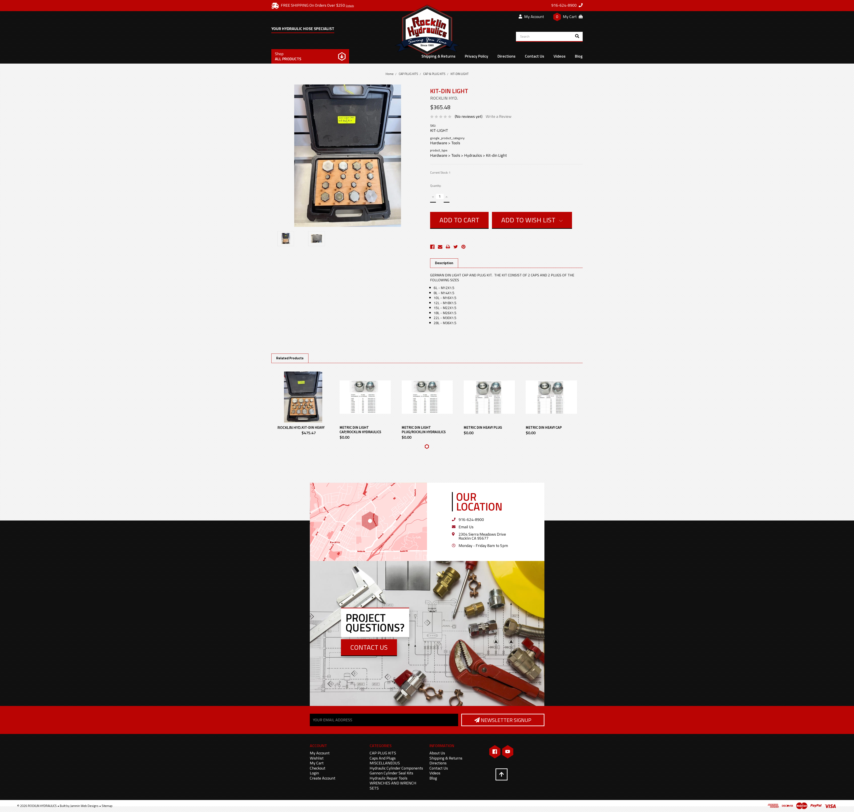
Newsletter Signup (505, 720)
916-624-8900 (471, 520)
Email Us (466, 527)
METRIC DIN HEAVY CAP (544, 427)
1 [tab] (427, 446)
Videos (560, 56)
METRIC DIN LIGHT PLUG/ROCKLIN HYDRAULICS (424, 429)
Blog (579, 56)
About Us (437, 753)
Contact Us (534, 56)
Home (390, 73)
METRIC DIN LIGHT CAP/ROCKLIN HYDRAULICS (360, 429)
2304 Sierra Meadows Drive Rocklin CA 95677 (482, 536)
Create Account (322, 778)
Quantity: (435, 186)
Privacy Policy (476, 56)
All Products (288, 56)
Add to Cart (303, 401)
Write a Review (499, 116)
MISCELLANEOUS (385, 763)
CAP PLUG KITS (408, 73)
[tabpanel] (303, 404)
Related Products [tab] (290, 358)
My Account (533, 17)
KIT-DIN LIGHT (460, 73)
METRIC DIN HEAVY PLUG (483, 427)
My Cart (317, 763)
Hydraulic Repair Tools (388, 778)
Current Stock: (440, 173)
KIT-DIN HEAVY (313, 427)
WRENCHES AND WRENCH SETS (393, 785)
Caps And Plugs (383, 758)
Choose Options (365, 401)
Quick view (303, 392)
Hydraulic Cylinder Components (396, 768)
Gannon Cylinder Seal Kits (391, 773)
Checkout (317, 768)
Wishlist (317, 758)
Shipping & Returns (438, 56)
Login (314, 773)
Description (444, 262)
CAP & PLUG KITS (434, 73)
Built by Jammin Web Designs (79, 805)
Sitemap (107, 805)
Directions (506, 56)
